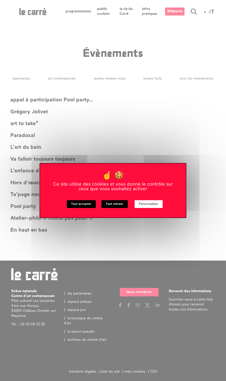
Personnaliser (148, 204)
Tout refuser (114, 204)
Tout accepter (81, 204)
